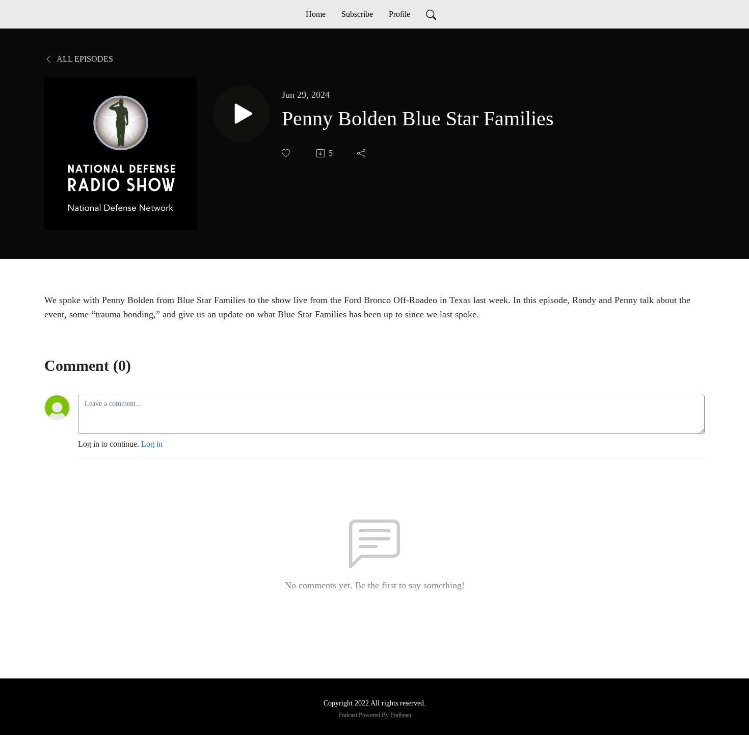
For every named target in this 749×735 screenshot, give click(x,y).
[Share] (362, 153)
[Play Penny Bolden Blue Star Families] (241, 114)
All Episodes (84, 59)
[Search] (431, 14)
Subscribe (357, 14)
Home (316, 14)
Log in (152, 444)
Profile (399, 14)
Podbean (400, 715)
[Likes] (287, 153)
